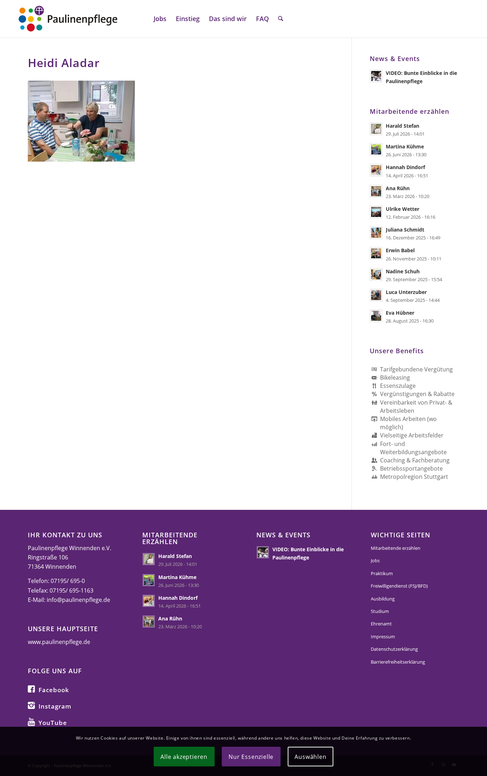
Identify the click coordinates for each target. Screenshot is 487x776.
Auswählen (310, 756)
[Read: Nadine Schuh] (376, 274)
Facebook (54, 690)
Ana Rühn (398, 188)
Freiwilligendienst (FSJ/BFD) (399, 586)
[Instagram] (31, 705)
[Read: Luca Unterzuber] (376, 295)
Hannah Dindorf (405, 167)
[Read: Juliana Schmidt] (376, 232)
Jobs (375, 560)
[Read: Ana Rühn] (376, 191)
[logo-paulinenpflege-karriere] (68, 18)
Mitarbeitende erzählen (395, 548)
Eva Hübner (400, 312)
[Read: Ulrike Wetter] (376, 212)
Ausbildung (383, 598)
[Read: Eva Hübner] (376, 315)
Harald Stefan (402, 125)
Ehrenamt (381, 623)
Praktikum (382, 573)
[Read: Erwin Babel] (376, 253)
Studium (380, 611)
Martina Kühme (405, 146)
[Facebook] (31, 688)
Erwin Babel (400, 250)
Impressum (383, 636)
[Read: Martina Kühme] (376, 149)
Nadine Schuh (403, 271)
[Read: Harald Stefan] (376, 128)
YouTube (53, 723)
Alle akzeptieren (183, 756)
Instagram (55, 706)
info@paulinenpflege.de (78, 600)
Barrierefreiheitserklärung (398, 662)
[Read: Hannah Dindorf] (376, 170)
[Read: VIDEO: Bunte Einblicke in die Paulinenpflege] (376, 76)
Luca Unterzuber (406, 292)
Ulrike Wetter (402, 209)
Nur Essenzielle (251, 756)
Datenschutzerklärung (394, 649)
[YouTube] (31, 721)
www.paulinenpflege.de (59, 642)
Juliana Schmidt (405, 229)
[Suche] (280, 18)
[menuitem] (160, 18)
